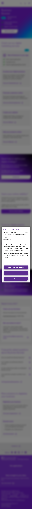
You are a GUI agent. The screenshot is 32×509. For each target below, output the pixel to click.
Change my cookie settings (16, 267)
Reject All (16, 273)
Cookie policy (7, 260)
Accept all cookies (16, 278)
